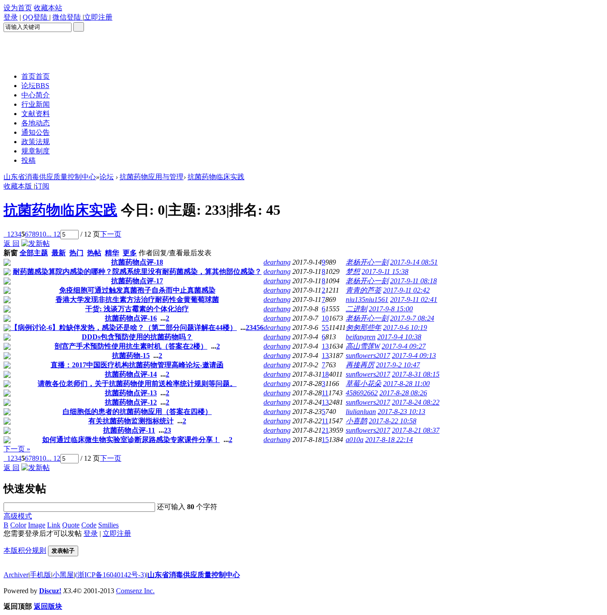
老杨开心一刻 (367, 262)
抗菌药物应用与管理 (152, 177)
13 (325, 346)
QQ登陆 (36, 17)
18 (325, 374)
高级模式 (18, 516)
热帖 (94, 253)
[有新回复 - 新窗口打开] (7, 263)
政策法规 (35, 141)
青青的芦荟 (363, 290)
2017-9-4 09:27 (404, 346)
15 (325, 439)
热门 (76, 253)
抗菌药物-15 (131, 355)
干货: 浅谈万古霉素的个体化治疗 (137, 309)
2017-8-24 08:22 (415, 402)
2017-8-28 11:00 (406, 383)
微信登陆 (67, 17)
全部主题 (34, 253)
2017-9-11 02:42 (406, 290)
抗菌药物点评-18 (137, 262)
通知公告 (35, 132)
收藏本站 (48, 8)
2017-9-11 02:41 (413, 299)
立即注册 (117, 533)
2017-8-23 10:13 (401, 411)
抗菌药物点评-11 (129, 430)
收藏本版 (19, 186)
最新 (59, 253)
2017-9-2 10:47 (398, 365)
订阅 (42, 186)
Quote (71, 525)
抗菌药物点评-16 (131, 318)
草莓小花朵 (363, 383)
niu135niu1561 (367, 299)
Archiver (16, 575)
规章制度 (35, 151)
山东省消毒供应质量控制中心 (50, 177)
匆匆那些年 (363, 327)
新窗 (11, 253)
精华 (112, 253)
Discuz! (50, 591)
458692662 (362, 393)
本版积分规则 (25, 550)
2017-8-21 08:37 (415, 430)
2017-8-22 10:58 (392, 421)
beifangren (360, 337)
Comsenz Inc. (135, 591)
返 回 (12, 243)
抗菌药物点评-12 (131, 402)
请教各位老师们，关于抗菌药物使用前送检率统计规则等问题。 (137, 383)
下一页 (110, 234)
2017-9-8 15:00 (391, 309)
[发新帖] (35, 243)
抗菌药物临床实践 (216, 177)
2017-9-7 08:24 (412, 318)
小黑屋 (63, 575)
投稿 (28, 160)
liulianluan (361, 411)
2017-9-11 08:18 (413, 281)
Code (88, 525)
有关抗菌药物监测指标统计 (131, 421)
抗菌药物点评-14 (131, 374)
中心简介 (35, 95)
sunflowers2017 (368, 355)
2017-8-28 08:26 (403, 393)
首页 (35, 76)
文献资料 (35, 113)
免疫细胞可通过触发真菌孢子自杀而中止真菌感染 (137, 290)
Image (36, 525)
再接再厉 (360, 365)
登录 (11, 17)
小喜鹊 (356, 421)
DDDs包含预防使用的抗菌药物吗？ (137, 337)
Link (53, 525)
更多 (130, 253)
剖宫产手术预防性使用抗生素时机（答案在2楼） (131, 346)
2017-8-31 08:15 (415, 374)
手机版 (40, 575)
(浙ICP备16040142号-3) (110, 575)
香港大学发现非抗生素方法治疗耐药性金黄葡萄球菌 (137, 299)
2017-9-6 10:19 (405, 327)
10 (42, 234)
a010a (354, 439)
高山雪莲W (363, 346)
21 (325, 430)
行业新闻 (35, 104)
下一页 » (17, 449)
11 (325, 393)
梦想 (353, 271)
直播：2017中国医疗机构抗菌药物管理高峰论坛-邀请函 (137, 365)
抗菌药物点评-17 (137, 281)
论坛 (35, 85)
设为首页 (18, 8)
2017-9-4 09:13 (414, 355)
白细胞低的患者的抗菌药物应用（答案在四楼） (137, 411)
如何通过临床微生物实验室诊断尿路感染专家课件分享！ (131, 439)
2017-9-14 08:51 (414, 262)
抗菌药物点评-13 (131, 393)
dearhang (277, 262)
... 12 (53, 234)
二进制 (356, 309)
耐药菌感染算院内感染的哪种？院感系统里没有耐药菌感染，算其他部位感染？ (137, 271)
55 (325, 327)
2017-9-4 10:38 (399, 337)
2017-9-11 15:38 (385, 271)
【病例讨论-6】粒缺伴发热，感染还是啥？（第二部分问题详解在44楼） (124, 327)
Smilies (108, 525)
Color (18, 525)
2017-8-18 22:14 (389, 439)
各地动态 (35, 123)
